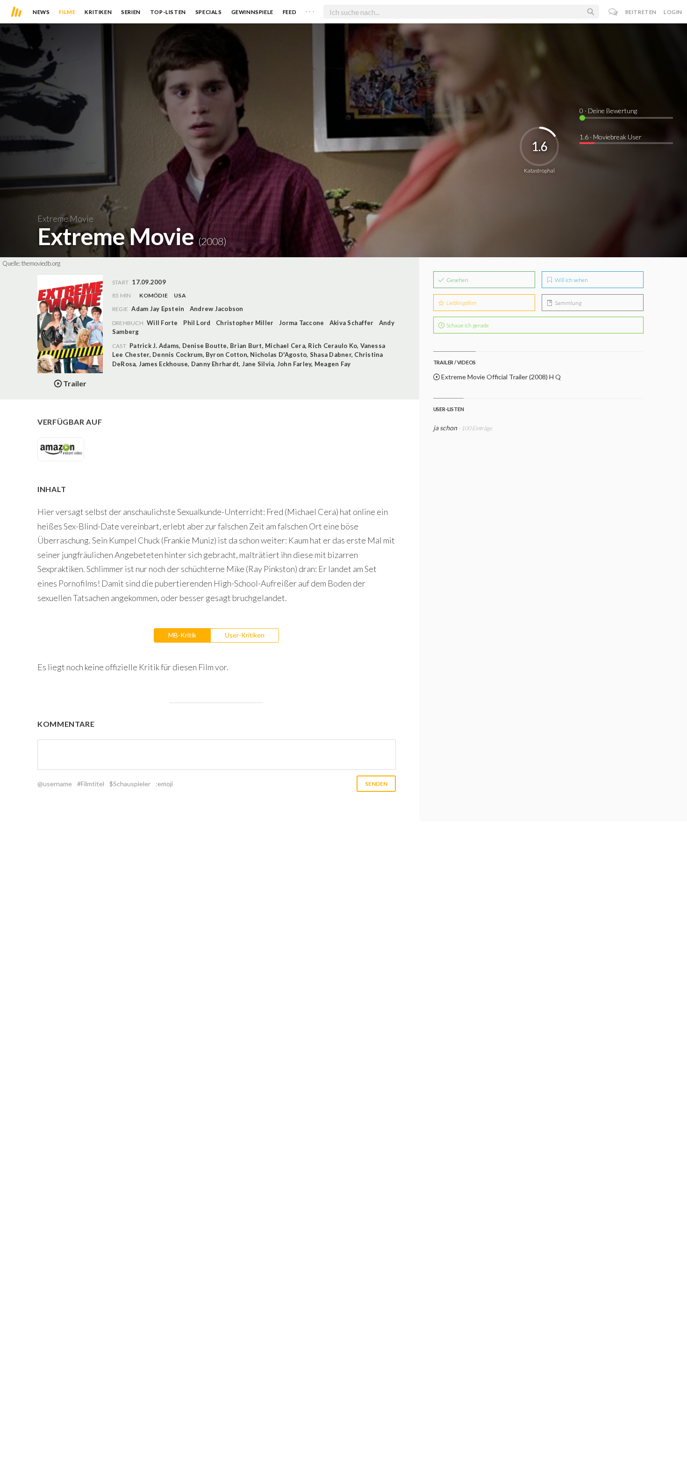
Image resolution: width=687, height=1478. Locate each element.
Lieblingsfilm (461, 302)
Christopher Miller (244, 322)
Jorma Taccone (301, 322)
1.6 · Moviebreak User (611, 137)
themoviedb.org (40, 263)
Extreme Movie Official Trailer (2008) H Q (500, 377)
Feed (289, 12)
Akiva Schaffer (351, 322)
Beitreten (641, 12)
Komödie (153, 295)
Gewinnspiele (252, 12)
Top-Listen (168, 12)
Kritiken (98, 12)
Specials (208, 12)
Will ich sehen (571, 279)
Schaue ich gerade (467, 325)
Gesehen (456, 279)
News (41, 12)
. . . (310, 10)
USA (180, 295)
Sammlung (567, 302)
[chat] (613, 12)
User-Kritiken (245, 635)
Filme (67, 12)
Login (673, 12)
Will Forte (162, 322)
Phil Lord (196, 322)
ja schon (445, 428)
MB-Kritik (182, 635)
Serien (131, 12)
